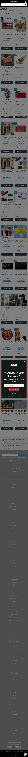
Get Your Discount (14, 389)
